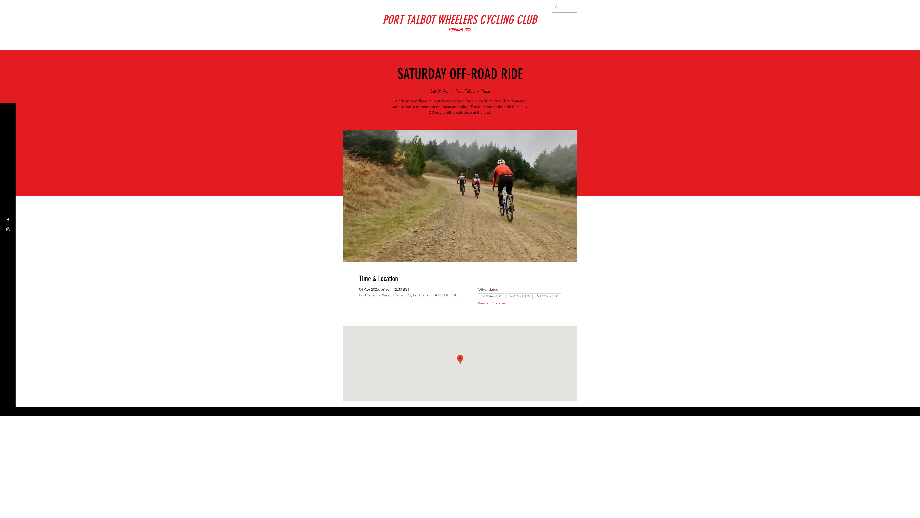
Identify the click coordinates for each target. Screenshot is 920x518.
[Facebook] (8, 219)
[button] (8, 7)
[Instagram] (8, 229)
